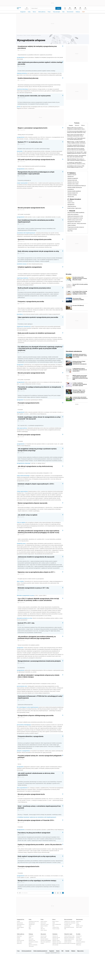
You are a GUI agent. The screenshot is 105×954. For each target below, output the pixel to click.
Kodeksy (42, 943)
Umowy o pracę (71, 202)
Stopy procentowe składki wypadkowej (76, 212)
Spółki (53, 922)
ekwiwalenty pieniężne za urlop (24, 618)
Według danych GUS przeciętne (25, 134)
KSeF (83, 11)
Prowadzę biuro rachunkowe (69, 922)
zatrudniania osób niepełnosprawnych (26, 233)
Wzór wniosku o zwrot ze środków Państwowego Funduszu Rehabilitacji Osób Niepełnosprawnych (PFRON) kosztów (36, 229)
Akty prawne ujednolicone (45, 941)
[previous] (53, 893)
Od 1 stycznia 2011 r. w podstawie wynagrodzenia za (30, 425)
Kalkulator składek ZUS (73, 193)
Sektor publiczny (41, 11)
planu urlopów (20, 581)
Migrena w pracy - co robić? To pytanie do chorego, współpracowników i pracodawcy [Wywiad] (76, 142)
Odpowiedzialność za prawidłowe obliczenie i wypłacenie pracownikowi (35, 54)
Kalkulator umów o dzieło (73, 183)
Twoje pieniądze (56, 11)
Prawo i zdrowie (44, 930)
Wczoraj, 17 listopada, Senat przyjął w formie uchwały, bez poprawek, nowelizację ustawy (39, 814)
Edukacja (78, 11)
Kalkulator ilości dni (56, 937)
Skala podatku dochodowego (69, 943)
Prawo (49, 11)
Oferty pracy (78, 944)
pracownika (19, 151)
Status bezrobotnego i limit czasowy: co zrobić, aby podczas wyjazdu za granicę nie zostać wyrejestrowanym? (76, 160)
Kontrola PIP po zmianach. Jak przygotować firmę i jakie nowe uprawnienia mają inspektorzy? (76, 156)
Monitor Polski (43, 937)
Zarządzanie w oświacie (33, 941)
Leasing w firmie (55, 927)
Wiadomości (78, 921)
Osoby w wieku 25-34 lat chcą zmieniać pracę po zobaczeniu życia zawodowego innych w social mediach (76, 149)
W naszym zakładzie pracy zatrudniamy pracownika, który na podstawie (35, 722)
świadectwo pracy (21, 543)
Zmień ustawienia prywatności (40, 951)
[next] (63, 893)
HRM (30, 928)
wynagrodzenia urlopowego (23, 463)
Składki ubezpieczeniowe (69, 938)
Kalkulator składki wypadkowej (74, 191)
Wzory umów (78, 940)
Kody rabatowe (79, 938)
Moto (63, 11)
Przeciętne (20, 409)
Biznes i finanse (55, 921)
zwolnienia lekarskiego (22, 89)
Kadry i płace (19, 941)
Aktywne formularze (75, 199)
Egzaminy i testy (32, 940)
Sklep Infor (43, 928)
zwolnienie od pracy (22, 264)
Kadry (29, 11)
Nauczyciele (31, 938)
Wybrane (83, 125)
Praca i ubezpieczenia (56, 924)
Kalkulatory (72, 173)
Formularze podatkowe (80, 941)
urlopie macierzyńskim (22, 183)
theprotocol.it (78, 943)
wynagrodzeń (20, 364)
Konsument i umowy (44, 924)
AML (65, 928)
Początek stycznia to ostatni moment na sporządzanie (31, 578)
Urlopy (30, 925)
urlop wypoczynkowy (22, 428)
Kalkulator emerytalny (72, 194)
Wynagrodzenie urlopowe (36, 35)
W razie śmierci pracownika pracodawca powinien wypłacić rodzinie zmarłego (36, 70)
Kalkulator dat (70, 176)
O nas (18, 951)
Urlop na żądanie (21, 522)
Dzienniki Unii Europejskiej (46, 940)
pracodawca (20, 314)
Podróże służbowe (67, 940)
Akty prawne (43, 934)
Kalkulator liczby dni (72, 174)
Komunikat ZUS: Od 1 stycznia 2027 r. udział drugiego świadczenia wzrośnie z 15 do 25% (76, 153)
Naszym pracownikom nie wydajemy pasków (28, 645)
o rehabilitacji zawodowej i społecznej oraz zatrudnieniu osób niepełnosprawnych (36, 817)
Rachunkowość (20, 922)
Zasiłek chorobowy (72, 225)
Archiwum (78, 937)
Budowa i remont (79, 925)
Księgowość (23, 11)
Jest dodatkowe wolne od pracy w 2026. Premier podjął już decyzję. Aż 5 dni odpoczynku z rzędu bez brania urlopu (75, 166)
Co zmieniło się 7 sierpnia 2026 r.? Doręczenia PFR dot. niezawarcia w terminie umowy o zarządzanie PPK (76, 163)
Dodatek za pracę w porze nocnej (75, 219)
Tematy (28, 35)
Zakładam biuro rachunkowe (69, 921)
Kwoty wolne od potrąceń (73, 214)
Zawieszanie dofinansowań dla (25, 704)
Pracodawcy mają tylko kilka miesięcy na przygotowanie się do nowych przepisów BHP (76, 146)
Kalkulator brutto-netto (72, 180)
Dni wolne (68, 274)
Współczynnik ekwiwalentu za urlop (75, 216)
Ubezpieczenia (31, 924)
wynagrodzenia (20, 57)
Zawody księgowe (20, 927)
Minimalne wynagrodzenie (69, 937)
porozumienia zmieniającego (24, 724)
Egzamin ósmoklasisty (33, 944)
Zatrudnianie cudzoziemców (74, 351)
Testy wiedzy (31, 946)
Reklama (73, 951)
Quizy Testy (70, 230)
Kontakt (67, 951)
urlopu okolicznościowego (23, 475)
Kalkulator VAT (55, 938)
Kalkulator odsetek (56, 940)
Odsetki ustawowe (67, 941)
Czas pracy (70, 200)
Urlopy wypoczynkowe (22, 491)
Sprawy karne (43, 922)
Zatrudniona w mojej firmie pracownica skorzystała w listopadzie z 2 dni (35, 473)
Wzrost (19, 764)
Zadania (18, 938)
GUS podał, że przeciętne (24, 214)
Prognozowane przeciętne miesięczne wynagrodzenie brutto (76, 228)
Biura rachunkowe (68, 919)
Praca (42, 927)
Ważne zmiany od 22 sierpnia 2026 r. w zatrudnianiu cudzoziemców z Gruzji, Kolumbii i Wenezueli (75, 135)
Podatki (18, 921)
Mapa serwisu (80, 951)
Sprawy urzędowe (44, 925)
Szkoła (30, 937)
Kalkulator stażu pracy (56, 941)
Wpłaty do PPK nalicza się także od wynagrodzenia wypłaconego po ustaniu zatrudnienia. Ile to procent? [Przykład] (76, 128)
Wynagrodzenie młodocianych (74, 221)
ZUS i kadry (19, 925)
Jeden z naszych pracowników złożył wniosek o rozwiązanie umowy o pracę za (37, 683)
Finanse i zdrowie (55, 928)
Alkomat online (71, 196)
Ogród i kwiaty (79, 927)
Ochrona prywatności (26, 951)
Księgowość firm (20, 919)
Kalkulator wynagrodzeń (73, 178)
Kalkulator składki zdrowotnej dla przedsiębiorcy (75, 188)
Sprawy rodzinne (44, 921)
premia (18, 106)
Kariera (57, 951)
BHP (30, 927)
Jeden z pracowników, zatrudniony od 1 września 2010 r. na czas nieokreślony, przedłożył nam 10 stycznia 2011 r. (39, 540)
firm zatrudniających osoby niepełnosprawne (27, 707)
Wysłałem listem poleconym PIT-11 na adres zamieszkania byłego (34, 148)
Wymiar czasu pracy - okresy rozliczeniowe (77, 223)
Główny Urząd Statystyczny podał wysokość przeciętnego (32, 166)
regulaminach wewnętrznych (24, 326)
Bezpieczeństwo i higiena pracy (74, 208)
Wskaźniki (72, 211)
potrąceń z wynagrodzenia (23, 750)
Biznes (34, 11)
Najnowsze (77, 125)
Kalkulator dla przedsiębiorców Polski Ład (77, 185)
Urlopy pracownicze (72, 206)
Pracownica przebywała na (24, 180)
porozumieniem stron (22, 686)
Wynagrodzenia (71, 204)
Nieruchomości (70, 11)
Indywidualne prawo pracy (34, 921)
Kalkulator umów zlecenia (73, 182)
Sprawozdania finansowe (69, 927)
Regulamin (51, 951)
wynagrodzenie (20, 137)
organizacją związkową (22, 278)
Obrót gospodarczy (20, 924)
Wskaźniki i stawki (68, 934)
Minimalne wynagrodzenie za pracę (25, 595)
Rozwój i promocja (20, 940)
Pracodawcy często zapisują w (25, 324)
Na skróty (78, 934)
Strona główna (20, 35)
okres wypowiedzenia (22, 787)
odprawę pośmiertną (22, 73)
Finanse (77, 924)
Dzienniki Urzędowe (44, 938)
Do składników (21, 667)
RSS (62, 951)
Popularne (71, 125)
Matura (30, 943)
